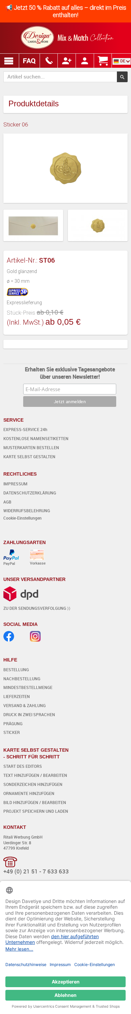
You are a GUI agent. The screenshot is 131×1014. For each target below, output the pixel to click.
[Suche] (122, 76)
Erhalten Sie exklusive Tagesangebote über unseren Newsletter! (70, 373)
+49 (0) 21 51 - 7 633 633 (36, 871)
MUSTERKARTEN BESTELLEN (31, 447)
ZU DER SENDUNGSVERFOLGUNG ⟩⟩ (37, 608)
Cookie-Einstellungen (22, 518)
